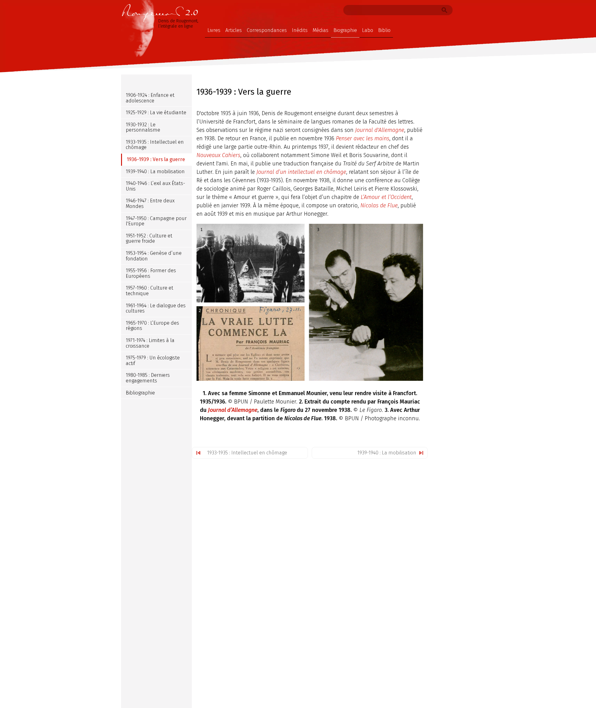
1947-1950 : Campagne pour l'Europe (156, 221)
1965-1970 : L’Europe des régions (152, 325)
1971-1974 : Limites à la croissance (150, 343)
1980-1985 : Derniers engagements (148, 378)
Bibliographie (140, 393)
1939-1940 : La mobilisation (386, 453)
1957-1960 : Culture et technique (149, 290)
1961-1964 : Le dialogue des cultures (156, 308)
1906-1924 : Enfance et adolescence (150, 98)
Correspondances (267, 30)
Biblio (384, 30)
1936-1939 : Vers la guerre (156, 159)
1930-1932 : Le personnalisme (143, 127)
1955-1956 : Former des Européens (151, 273)
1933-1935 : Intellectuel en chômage (247, 453)
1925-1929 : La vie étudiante (156, 112)
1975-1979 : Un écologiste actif (153, 360)
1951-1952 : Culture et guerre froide (149, 238)
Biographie (345, 30)
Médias (320, 30)
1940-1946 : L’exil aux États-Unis (155, 186)
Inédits (300, 30)
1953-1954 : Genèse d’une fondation (154, 256)
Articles (233, 30)
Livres (213, 30)
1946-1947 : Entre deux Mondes (150, 204)
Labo (367, 30)
